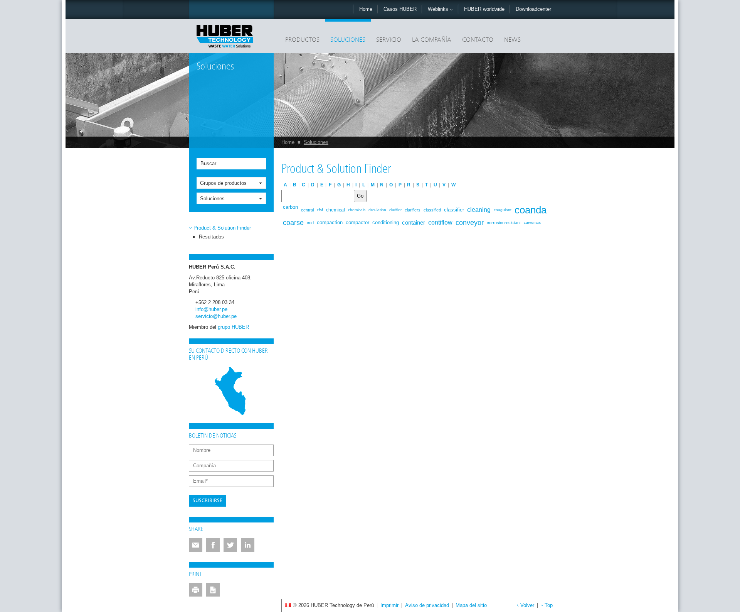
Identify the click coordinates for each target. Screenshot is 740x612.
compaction (330, 222)
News (512, 40)
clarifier (395, 210)
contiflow (440, 222)
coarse (293, 223)
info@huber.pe (211, 309)
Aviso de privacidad (427, 605)
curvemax (532, 222)
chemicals (356, 210)
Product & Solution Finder (222, 228)
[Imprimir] (195, 590)
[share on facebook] (213, 545)
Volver (527, 605)
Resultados (211, 237)
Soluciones (347, 40)
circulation (377, 210)
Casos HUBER (400, 9)
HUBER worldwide (484, 9)
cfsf (320, 210)
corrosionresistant (504, 222)
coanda (531, 210)
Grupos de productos (223, 183)
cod (310, 222)
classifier (454, 210)
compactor (357, 222)
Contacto (477, 40)
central (307, 210)
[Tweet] (230, 545)
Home (365, 9)
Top (549, 605)
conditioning (385, 222)
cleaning (479, 209)
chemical (335, 210)
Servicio (388, 40)
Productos (302, 40)
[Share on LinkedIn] (247, 545)
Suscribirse (207, 500)
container (413, 223)
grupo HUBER (233, 327)
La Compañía (431, 40)
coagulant (502, 210)
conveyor (470, 223)
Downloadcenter (533, 9)
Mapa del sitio (471, 605)
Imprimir (389, 605)
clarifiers (412, 210)
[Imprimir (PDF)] (213, 590)
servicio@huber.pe (216, 316)
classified (432, 210)
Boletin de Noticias (212, 436)
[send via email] (195, 545)
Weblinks (439, 9)
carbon (290, 207)
